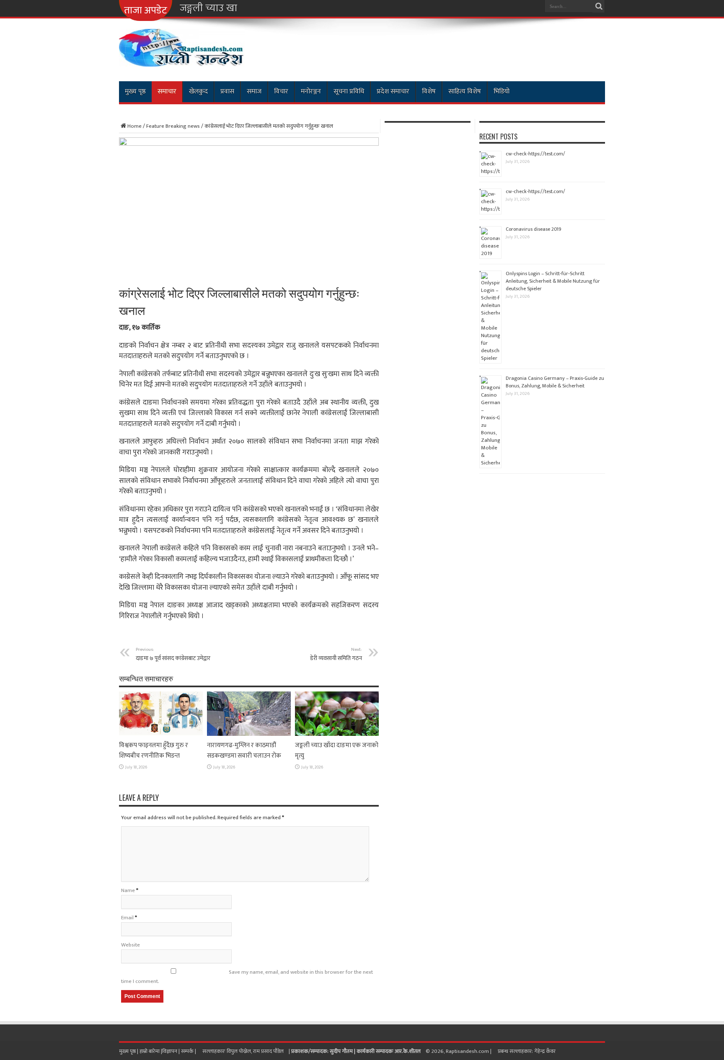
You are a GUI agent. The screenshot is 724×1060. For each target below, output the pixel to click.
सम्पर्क (188, 1051)
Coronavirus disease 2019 (533, 229)
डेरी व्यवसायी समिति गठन (336, 654)
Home (134, 126)
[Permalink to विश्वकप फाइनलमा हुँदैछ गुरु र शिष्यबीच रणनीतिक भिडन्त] (161, 734)
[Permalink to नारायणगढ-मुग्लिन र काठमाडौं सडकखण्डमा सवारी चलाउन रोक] (249, 734)
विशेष (429, 91)
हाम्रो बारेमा (150, 1051)
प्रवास (227, 91)
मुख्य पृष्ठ (135, 91)
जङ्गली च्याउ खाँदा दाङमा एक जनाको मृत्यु (257, 8)
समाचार (167, 91)
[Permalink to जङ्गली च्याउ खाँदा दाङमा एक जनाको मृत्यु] (337, 734)
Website (130, 944)
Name (128, 890)
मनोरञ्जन (311, 91)
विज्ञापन (169, 1051)
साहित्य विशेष (464, 91)
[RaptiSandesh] (182, 60)
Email (127, 917)
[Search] (598, 6)
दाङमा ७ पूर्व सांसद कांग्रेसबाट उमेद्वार (173, 654)
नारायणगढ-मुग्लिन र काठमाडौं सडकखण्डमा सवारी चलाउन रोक (244, 750)
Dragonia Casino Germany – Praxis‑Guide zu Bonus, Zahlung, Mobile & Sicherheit (555, 382)
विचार (281, 91)
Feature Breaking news (173, 126)
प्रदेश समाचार (393, 91)
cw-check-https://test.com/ (535, 154)
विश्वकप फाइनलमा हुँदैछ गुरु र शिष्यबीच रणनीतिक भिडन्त (153, 750)
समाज (254, 91)
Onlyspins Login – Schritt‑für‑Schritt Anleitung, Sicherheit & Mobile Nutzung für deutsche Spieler (553, 281)
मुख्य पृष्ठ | (129, 1051)
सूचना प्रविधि (349, 91)
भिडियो (501, 91)
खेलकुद (198, 91)
